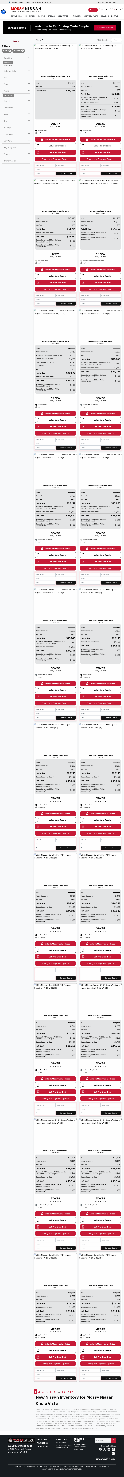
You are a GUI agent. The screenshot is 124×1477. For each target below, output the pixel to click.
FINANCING (42, 1443)
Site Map (44, 1467)
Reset (15, 41)
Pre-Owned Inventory (63, 1445)
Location (105, 10)
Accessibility (33, 1467)
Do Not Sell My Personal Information (80, 1467)
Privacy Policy (56, 1467)
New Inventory (60, 1443)
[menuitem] (16, 62)
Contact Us (20, 1467)
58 (63, 1391)
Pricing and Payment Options (55, 159)
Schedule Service (80, 1444)
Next (70, 1391)
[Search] (113, 1440)
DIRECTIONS (43, 1447)
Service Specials (80, 1447)
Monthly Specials (61, 1447)
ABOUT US (42, 1440)
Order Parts (78, 1449)
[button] (3, 11)
